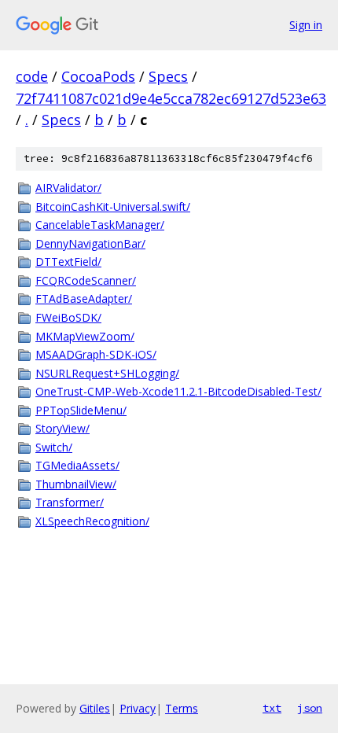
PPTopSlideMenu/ (81, 410)
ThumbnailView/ (75, 484)
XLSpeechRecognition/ (92, 521)
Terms (181, 708)
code (32, 76)
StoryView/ (62, 428)
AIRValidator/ (68, 187)
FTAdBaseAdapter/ (83, 298)
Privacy (137, 708)
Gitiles (94, 708)
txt (272, 708)
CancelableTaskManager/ (99, 224)
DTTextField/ (68, 261)
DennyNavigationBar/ (90, 243)
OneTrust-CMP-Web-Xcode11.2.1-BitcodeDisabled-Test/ (178, 391)
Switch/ (53, 447)
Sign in (305, 24)
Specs (168, 76)
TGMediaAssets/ (77, 465)
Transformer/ (69, 502)
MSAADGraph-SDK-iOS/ (95, 354)
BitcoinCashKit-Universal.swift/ (112, 206)
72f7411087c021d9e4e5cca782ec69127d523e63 (171, 98)
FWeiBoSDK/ (68, 317)
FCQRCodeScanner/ (85, 280)
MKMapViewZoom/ (84, 336)
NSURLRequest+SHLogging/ (107, 373)
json (309, 708)
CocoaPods (98, 76)
